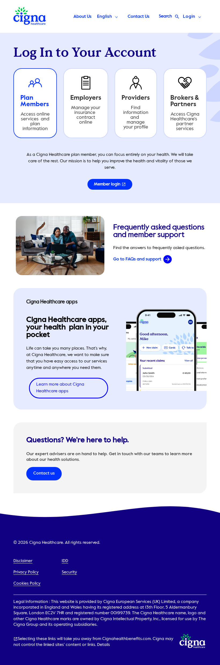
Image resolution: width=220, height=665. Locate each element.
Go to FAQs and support (137, 259)
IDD (65, 561)
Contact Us (138, 17)
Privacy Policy (26, 572)
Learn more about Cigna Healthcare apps (60, 388)
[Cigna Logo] (29, 23)
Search (165, 16)
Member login (107, 184)
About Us (82, 17)
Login (189, 17)
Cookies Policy (27, 583)
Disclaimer (22, 561)
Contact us (44, 473)
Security (69, 572)
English (104, 17)
